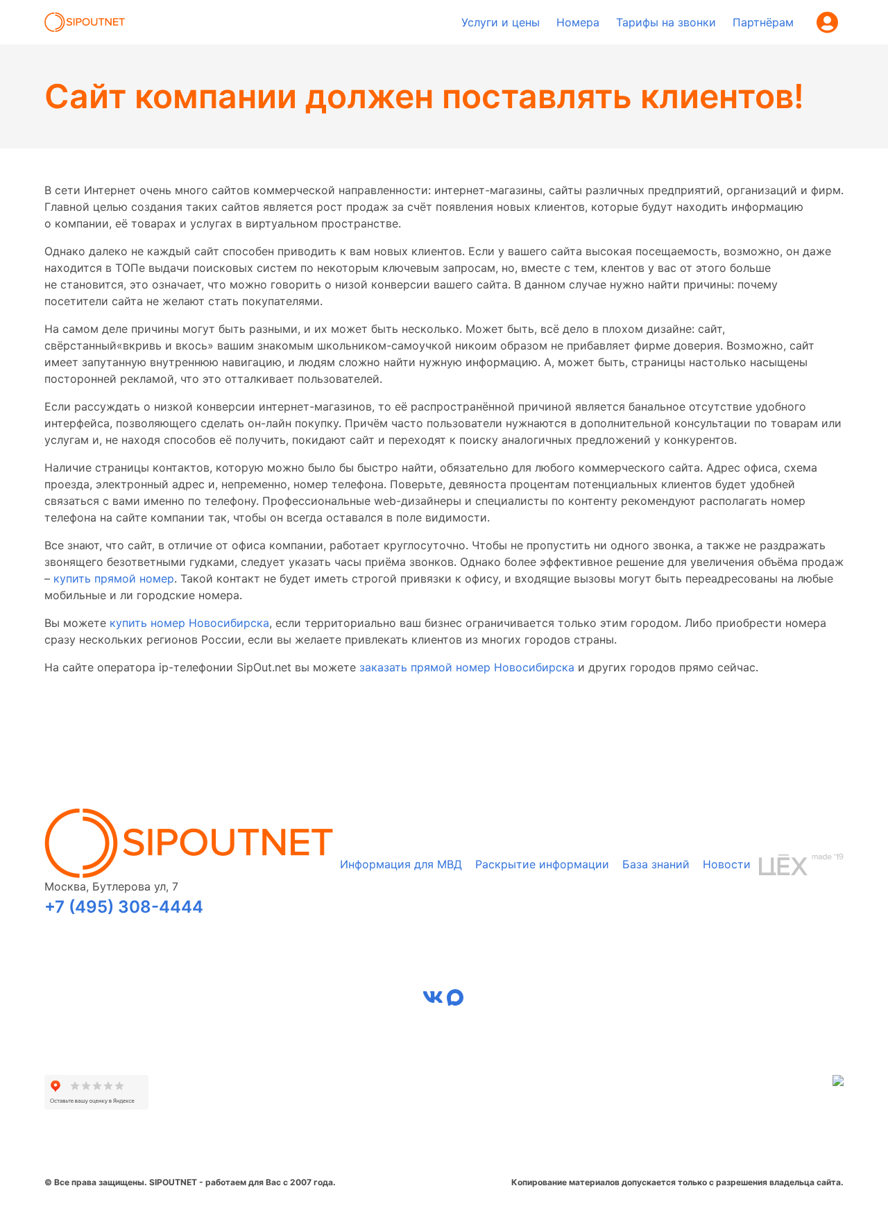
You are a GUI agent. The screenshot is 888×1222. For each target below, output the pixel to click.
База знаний (656, 864)
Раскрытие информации (542, 864)
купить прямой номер (113, 578)
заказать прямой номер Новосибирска (466, 667)
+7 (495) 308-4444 (123, 907)
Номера (577, 22)
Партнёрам (763, 22)
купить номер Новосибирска (189, 623)
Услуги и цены (500, 22)
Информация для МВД (401, 864)
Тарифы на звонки (666, 22)
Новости (727, 864)
